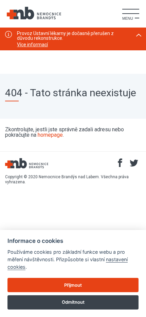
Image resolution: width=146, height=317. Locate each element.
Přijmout (73, 285)
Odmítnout (73, 302)
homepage (50, 135)
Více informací (32, 44)
